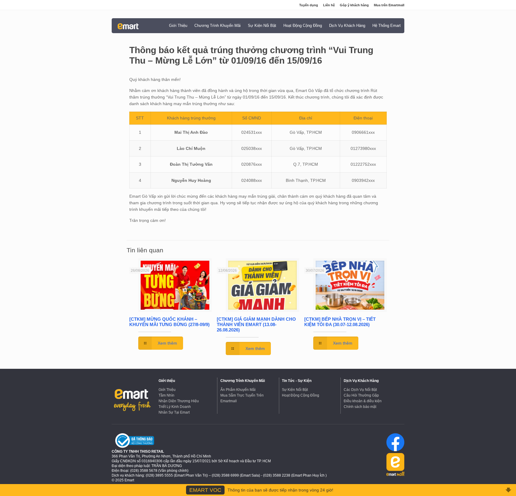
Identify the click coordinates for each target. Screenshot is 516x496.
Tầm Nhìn (166, 395)
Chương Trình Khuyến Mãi (242, 381)
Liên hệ (329, 5)
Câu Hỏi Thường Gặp (361, 395)
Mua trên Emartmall (389, 5)
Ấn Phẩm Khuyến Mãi (238, 389)
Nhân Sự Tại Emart (174, 412)
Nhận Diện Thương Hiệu (179, 401)
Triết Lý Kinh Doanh (175, 407)
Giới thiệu (167, 381)
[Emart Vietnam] (128, 26)
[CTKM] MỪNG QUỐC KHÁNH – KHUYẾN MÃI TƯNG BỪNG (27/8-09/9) (169, 322)
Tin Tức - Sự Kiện (296, 381)
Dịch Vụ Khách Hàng (361, 381)
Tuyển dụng (308, 5)
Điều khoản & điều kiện (363, 401)
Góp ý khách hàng (354, 5)
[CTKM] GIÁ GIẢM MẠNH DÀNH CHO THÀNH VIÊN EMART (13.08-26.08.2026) (256, 324)
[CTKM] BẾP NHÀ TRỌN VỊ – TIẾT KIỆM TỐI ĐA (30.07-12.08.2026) (340, 322)
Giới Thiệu (167, 389)
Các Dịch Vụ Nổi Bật (360, 389)
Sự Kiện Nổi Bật (295, 389)
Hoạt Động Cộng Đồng (300, 395)
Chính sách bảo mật (360, 407)
